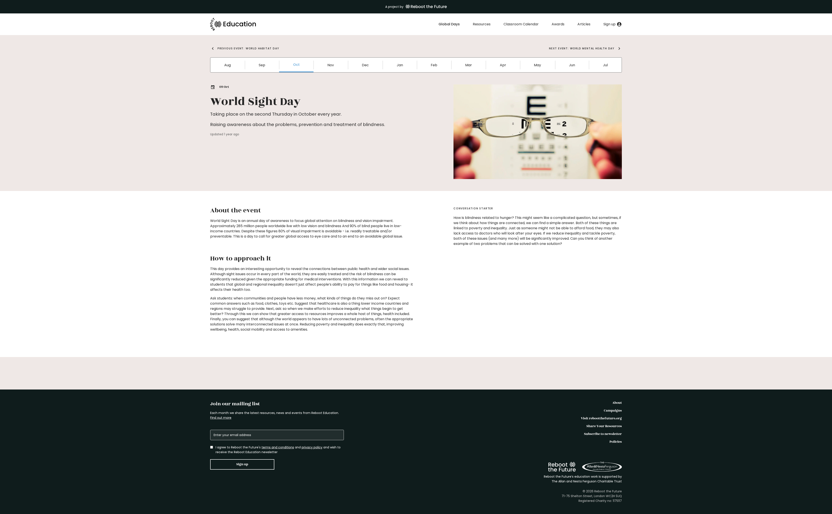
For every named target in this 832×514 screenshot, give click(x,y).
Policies (615, 441)
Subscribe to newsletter (603, 434)
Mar (468, 65)
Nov (330, 65)
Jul (605, 65)
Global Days (449, 24)
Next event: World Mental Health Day (581, 48)
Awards (558, 24)
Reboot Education (233, 24)
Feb (434, 65)
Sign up (242, 464)
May (537, 65)
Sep (262, 65)
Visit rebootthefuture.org (601, 418)
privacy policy (312, 447)
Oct (296, 64)
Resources (482, 24)
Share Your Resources (604, 426)
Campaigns (613, 410)
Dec (365, 65)
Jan (400, 65)
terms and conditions (278, 447)
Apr (503, 65)
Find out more (220, 417)
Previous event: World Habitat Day (248, 48)
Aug (227, 65)
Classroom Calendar (521, 24)
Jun (572, 65)
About (617, 402)
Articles (583, 24)
